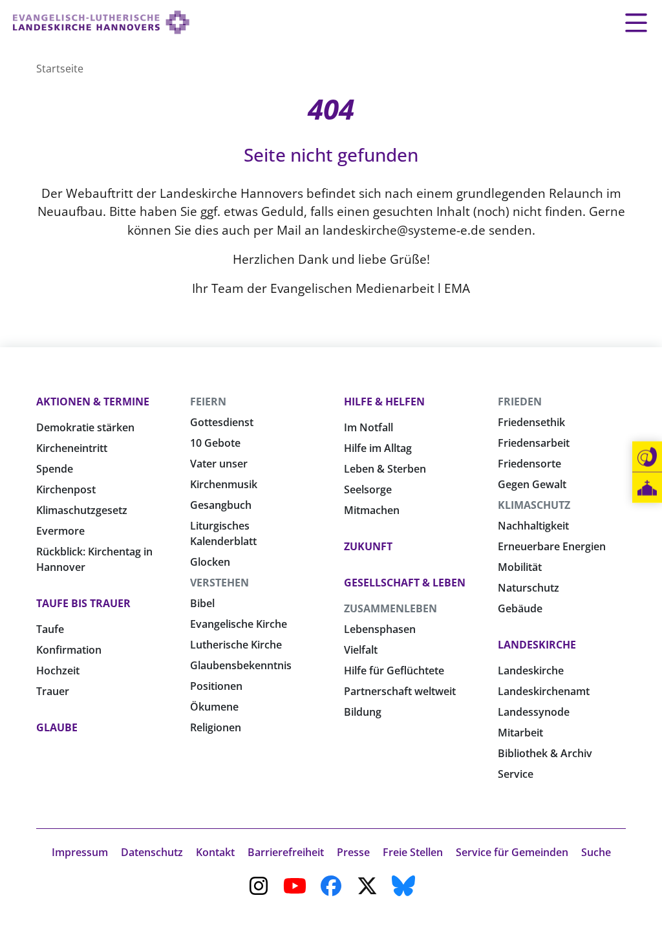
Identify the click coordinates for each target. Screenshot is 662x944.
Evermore (60, 531)
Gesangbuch (220, 505)
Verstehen (219, 582)
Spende (54, 469)
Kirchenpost (66, 489)
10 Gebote (215, 443)
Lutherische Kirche (236, 645)
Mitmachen (372, 510)
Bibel (202, 603)
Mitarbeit (520, 732)
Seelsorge (368, 489)
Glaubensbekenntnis (241, 665)
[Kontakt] (647, 457)
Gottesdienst (221, 422)
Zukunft (368, 546)
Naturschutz (528, 588)
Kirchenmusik (223, 484)
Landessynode (534, 712)
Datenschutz (152, 852)
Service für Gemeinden (512, 852)
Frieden (520, 401)
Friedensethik (531, 422)
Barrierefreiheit (286, 852)
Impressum (80, 852)
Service (515, 774)
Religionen (215, 727)
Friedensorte (529, 463)
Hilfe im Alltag (378, 448)
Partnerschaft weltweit (400, 691)
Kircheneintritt (71, 448)
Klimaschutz (534, 505)
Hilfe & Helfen (384, 401)
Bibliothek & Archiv (545, 753)
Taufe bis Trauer (83, 603)
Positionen (216, 686)
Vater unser (219, 463)
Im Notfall (368, 427)
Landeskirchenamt (544, 691)
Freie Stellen (413, 852)
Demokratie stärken (85, 427)
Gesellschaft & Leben (404, 582)
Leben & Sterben (385, 469)
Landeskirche (537, 645)
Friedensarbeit (534, 443)
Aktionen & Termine (92, 401)
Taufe (50, 629)
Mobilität (520, 567)
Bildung (362, 712)
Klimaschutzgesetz (81, 510)
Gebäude (520, 608)
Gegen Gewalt (532, 484)
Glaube (57, 727)
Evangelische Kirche (238, 624)
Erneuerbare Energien (552, 546)
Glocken (210, 562)
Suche (596, 852)
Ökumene (214, 707)
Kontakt (215, 852)
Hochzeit (58, 670)
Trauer (52, 691)
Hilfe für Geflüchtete (394, 670)
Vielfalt (361, 650)
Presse (353, 852)
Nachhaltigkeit (533, 526)
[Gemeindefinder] (647, 488)
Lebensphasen (380, 629)
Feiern (208, 401)
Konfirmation (68, 650)
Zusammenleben (390, 608)
